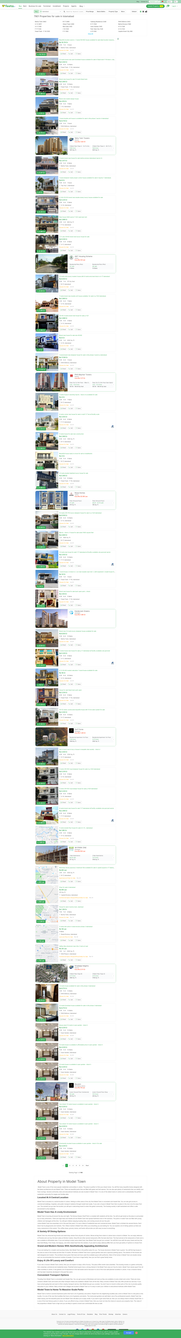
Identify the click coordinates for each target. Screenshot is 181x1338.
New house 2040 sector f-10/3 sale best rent (73, 217)
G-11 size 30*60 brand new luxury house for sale (74, 236)
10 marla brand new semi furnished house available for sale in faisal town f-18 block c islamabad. (89, 59)
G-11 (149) (38, 26)
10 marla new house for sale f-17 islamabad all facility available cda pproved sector (84, 552)
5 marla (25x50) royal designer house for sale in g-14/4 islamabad (79, 769)
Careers (125, 1314)
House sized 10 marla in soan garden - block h (73, 1025)
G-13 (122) (121, 29)
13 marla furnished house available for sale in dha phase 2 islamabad (80, 1005)
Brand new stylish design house (69, 99)
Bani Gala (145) (67, 26)
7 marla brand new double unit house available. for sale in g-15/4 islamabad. (82, 296)
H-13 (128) (121, 26)
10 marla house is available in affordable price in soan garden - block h (81, 1045)
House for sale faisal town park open (70, 690)
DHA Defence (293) (124, 21)
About (54, 1314)
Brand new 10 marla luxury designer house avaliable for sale (77, 631)
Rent (24, 6)
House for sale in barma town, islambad (71, 907)
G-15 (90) (93, 31)
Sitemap (111, 1314)
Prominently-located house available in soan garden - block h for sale (80, 1143)
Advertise (118, 1314)
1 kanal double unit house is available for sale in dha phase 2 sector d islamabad (84, 118)
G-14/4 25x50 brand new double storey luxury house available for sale (81, 197)
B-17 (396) (66, 21)
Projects (66, 6)
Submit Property (155, 6)
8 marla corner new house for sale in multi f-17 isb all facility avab (79, 414)
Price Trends (103, 1314)
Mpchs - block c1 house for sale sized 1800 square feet (76, 532)
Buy (20, 6)
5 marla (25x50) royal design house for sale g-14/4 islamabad (78, 788)
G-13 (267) (38, 24)
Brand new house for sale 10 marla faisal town (73, 79)
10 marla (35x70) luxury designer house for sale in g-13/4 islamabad (80, 513)
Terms (81, 1314)
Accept (128, 1333)
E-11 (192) (93, 24)
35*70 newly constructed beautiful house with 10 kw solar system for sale (82, 709)
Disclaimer (90, 1314)
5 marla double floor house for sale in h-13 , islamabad (76, 828)
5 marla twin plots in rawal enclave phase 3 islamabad (75, 926)
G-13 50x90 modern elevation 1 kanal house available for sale (78, 670)
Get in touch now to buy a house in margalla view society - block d (79, 749)
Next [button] (56, 48)
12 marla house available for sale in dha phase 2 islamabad (77, 986)
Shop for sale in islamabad (67, 887)
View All (90, 34)
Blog (138, 1)
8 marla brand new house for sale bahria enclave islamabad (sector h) (80, 158)
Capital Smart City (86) (125, 31)
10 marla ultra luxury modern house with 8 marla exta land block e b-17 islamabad (84, 276)
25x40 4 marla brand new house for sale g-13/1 (74, 315)
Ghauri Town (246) (68, 24)
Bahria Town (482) (40, 21)
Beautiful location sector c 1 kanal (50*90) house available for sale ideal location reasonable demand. (90, 40)
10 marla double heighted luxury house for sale (73, 473)
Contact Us (144, 1)
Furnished (47, 6)
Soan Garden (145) (96, 26)
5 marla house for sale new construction (71, 434)
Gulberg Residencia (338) (98, 21)
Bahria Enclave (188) (124, 24)
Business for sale (35, 6)
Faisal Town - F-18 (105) (42, 31)
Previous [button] (38, 48)
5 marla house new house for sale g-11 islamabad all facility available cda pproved (84, 651)
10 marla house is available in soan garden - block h (75, 1064)
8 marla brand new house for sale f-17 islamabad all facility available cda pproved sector (86, 808)
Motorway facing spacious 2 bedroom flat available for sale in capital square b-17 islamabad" (88, 867)
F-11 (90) (65, 31)
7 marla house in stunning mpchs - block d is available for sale (78, 394)
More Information (68, 1335)
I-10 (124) (66, 29)
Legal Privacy (71, 1314)
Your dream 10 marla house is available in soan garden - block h (79, 1104)
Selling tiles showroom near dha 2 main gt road (73, 946)
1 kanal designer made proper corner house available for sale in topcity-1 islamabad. (85, 178)
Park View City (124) (96, 29)
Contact (62, 1314)
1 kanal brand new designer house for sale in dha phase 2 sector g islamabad (83, 355)
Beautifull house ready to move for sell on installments (75, 453)
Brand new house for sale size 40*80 (70, 335)
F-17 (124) (38, 29)
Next (87, 1165)
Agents (73, 6)
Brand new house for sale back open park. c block (74, 591)
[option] (46, 47)
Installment (57, 6)
